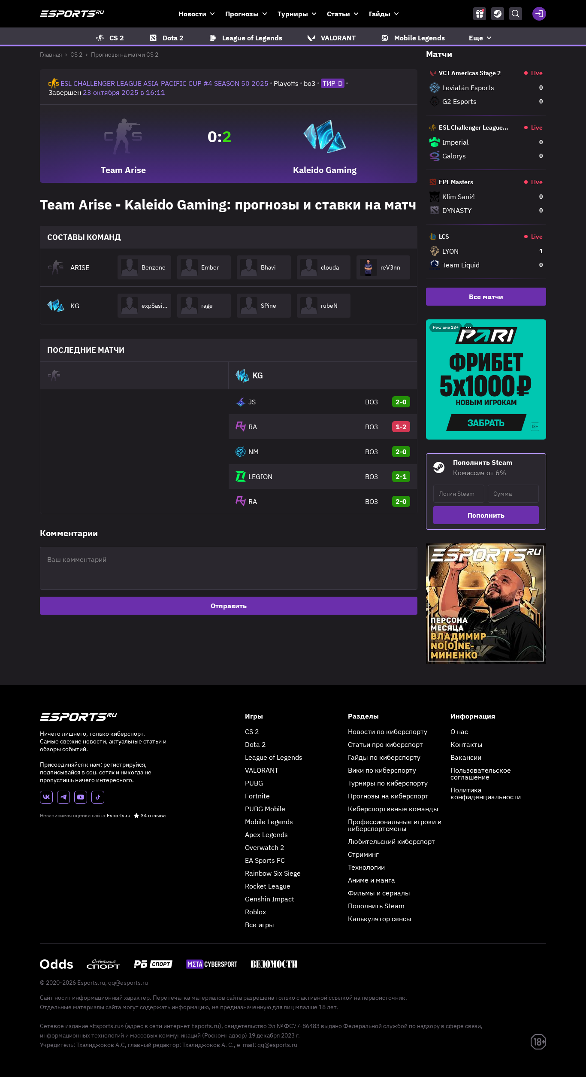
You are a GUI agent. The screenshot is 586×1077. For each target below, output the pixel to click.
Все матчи (486, 296)
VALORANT (261, 770)
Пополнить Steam (376, 905)
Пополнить (486, 515)
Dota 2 (255, 744)
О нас (459, 731)
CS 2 (76, 54)
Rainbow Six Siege (273, 873)
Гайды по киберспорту (384, 757)
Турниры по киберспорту (388, 783)
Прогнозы (242, 13)
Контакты (466, 744)
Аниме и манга (371, 880)
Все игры (259, 924)
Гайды (379, 13)
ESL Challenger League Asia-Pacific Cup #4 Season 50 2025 (164, 83)
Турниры (293, 13)
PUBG (254, 783)
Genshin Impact (269, 898)
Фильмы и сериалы (379, 892)
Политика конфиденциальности (485, 793)
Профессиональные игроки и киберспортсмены (394, 825)
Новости (192, 13)
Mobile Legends (269, 821)
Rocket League (267, 886)
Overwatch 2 (264, 847)
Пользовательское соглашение (480, 773)
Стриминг (363, 854)
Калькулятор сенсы (379, 918)
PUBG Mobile (265, 808)
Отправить (229, 605)
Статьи (338, 13)
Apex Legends (266, 834)
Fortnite (257, 795)
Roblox (255, 911)
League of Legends (273, 757)
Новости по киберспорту (387, 731)
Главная (51, 54)
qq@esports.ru (128, 982)
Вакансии (465, 757)
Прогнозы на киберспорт (388, 795)
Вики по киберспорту (382, 770)
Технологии (366, 867)
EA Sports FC (265, 860)
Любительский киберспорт (391, 841)
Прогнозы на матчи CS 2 (124, 54)
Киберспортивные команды (393, 808)
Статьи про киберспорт (385, 744)
